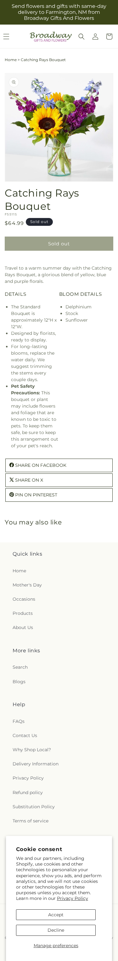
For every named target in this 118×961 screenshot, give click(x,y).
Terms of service (30, 821)
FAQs (19, 721)
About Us (23, 627)
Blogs (19, 681)
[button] (81, 36)
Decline (56, 930)
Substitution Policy (34, 806)
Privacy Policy (72, 898)
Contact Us (25, 735)
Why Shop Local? (32, 749)
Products (23, 613)
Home (11, 59)
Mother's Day (27, 585)
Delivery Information (36, 764)
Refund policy (28, 792)
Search (20, 667)
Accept (56, 915)
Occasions (24, 599)
